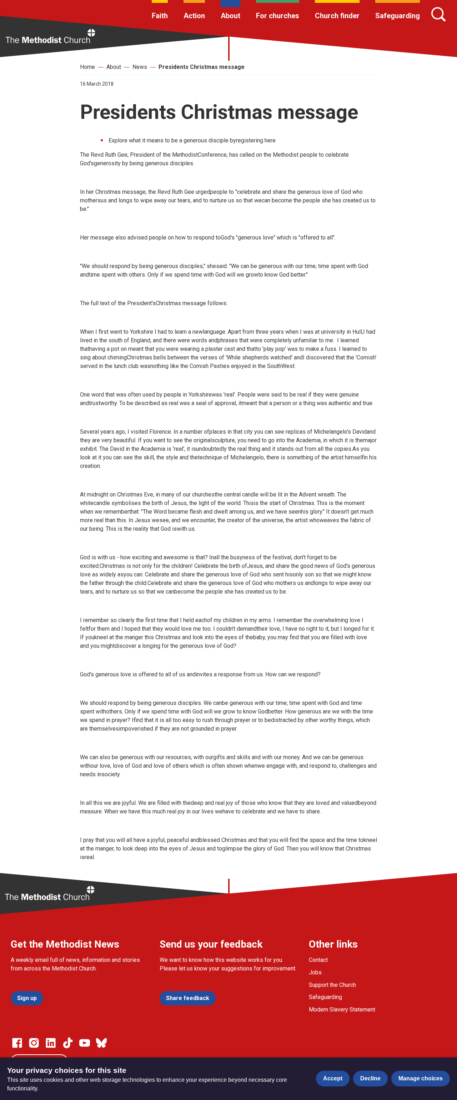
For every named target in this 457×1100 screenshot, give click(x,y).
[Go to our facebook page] (17, 1042)
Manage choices (420, 1078)
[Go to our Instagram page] (33, 1042)
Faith (160, 15)
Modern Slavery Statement (342, 1009)
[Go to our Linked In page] (50, 1042)
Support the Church (332, 985)
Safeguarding (397, 15)
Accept (332, 1078)
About (230, 15)
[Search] (438, 14)
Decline (370, 1078)
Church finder (337, 15)
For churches (277, 15)
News (139, 67)
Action (194, 15)
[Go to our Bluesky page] (101, 1042)
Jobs (315, 972)
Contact (318, 960)
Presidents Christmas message (202, 67)
